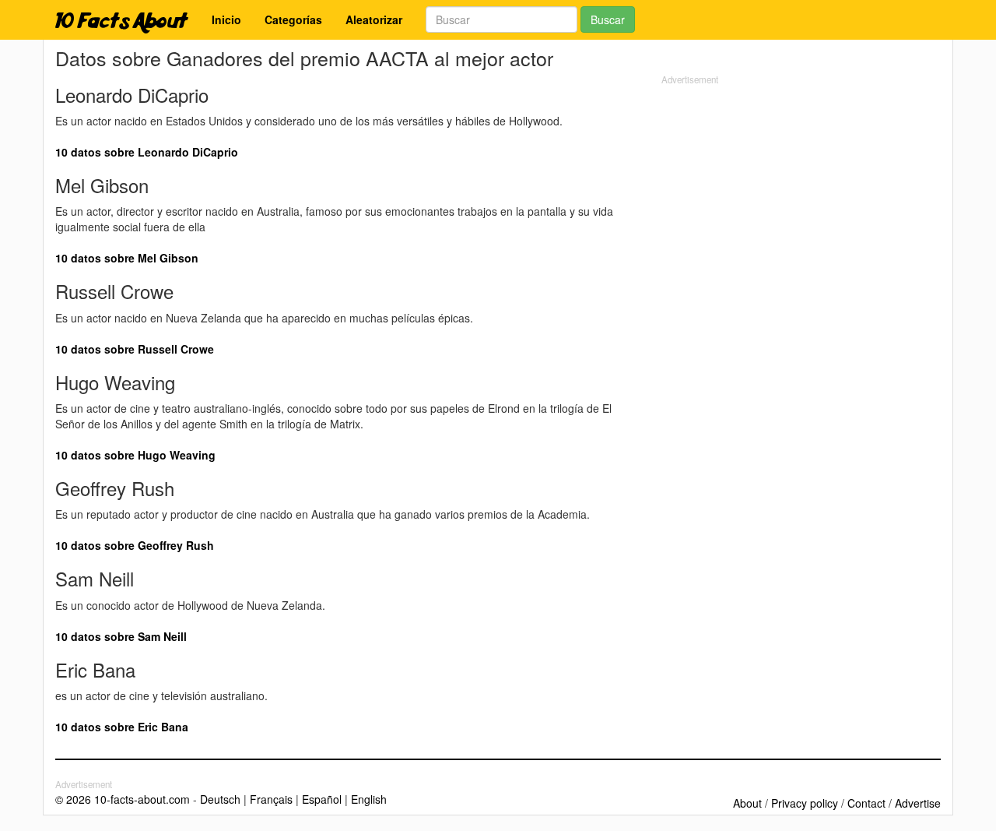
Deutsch (220, 799)
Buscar (608, 19)
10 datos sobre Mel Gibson (126, 258)
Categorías (293, 19)
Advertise (918, 803)
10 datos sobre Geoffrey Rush (134, 545)
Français (271, 799)
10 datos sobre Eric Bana (121, 726)
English (369, 799)
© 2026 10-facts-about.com (122, 799)
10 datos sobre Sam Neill (121, 636)
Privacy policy (804, 803)
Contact (866, 803)
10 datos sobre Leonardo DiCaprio (146, 152)
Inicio (226, 19)
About (747, 803)
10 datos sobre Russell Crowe (134, 349)
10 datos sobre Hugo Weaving (135, 455)
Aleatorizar (373, 19)
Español (322, 799)
